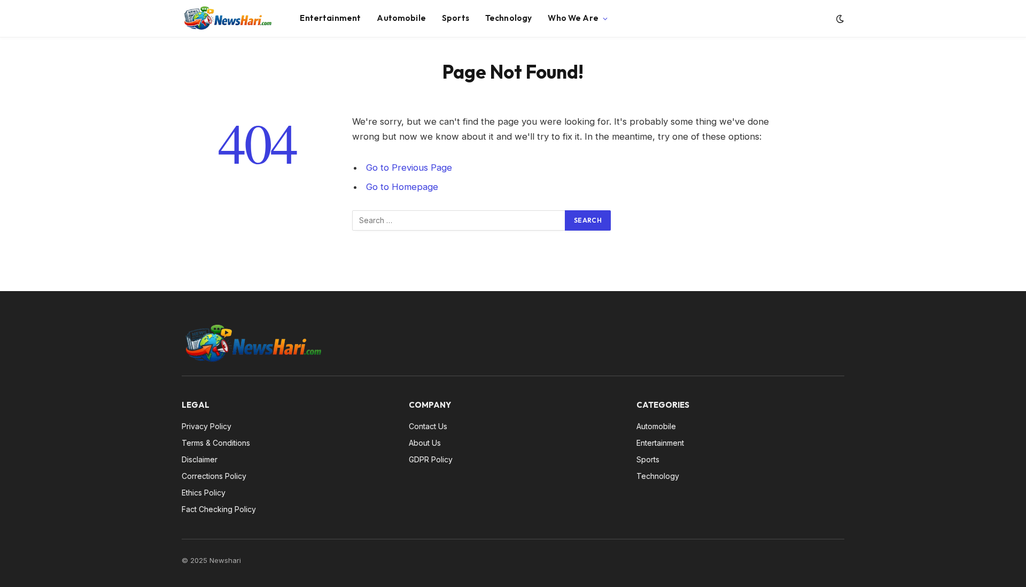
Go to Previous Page (409, 167)
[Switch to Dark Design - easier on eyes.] (839, 18)
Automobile (401, 18)
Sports (455, 18)
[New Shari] (227, 18)
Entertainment (330, 18)
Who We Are (573, 18)
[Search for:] (459, 220)
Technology (508, 18)
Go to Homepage (402, 186)
